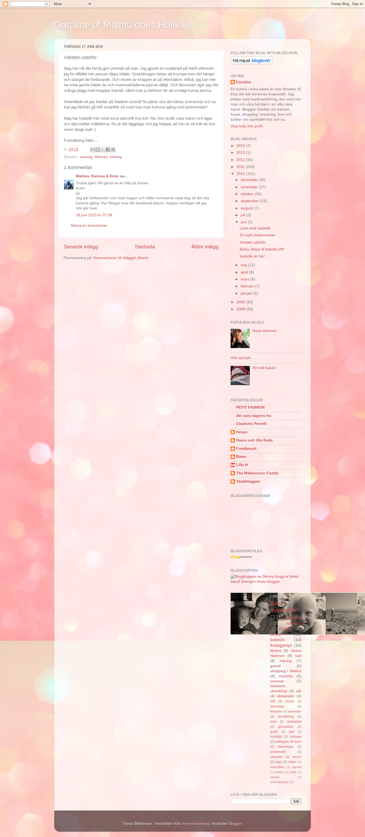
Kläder (292, 762)
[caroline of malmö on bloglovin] (252, 63)
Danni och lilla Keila (254, 440)
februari (248, 286)
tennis (297, 757)
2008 (241, 309)
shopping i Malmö (286, 671)
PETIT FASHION (250, 407)
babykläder (277, 767)
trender (274, 777)
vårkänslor (285, 696)
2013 (241, 153)
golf (291, 732)
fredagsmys (281, 645)
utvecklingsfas (279, 782)
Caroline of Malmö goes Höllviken (125, 24)
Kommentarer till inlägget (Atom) (121, 258)
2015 (241, 146)
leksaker (276, 711)
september (250, 201)
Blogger (235, 824)
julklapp (295, 736)
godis (274, 732)
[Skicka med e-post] (92, 149)
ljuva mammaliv (283, 606)
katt (298, 656)
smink (293, 772)
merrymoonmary (195, 824)
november (250, 187)
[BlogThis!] (97, 149)
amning (86, 157)
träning (116, 157)
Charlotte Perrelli (251, 424)
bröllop (285, 628)
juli (243, 215)
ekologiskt (294, 721)
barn (273, 721)
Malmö (276, 651)
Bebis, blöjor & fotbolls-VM (262, 249)
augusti (247, 208)
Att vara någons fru (253, 416)
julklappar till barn (288, 742)
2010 (241, 174)
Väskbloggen (248, 481)
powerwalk (278, 752)
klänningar (285, 747)
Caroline (243, 82)
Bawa (241, 457)
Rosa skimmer (265, 331)
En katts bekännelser (257, 235)
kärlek (279, 772)
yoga (278, 762)
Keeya (241, 432)
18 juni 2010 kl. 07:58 (94, 215)
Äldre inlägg (205, 246)
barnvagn (277, 706)
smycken (276, 757)
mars (245, 279)
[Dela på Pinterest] (113, 149)
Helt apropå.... (243, 358)
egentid (296, 767)
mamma (286, 676)
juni (244, 222)
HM (272, 701)
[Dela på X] (103, 149)
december (250, 180)
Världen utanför (253, 242)
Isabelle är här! (252, 256)
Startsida (145, 246)
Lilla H (242, 465)
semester (294, 711)
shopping (292, 617)
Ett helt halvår (264, 368)
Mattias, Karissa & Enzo (97, 176)
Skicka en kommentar (89, 226)
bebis (275, 634)
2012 (241, 160)
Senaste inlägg (81, 246)
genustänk (285, 727)
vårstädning (285, 716)
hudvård (276, 736)
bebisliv (277, 639)
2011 (241, 167)
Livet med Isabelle (255, 228)
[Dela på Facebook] (108, 149)
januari (247, 293)
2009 (241, 302)
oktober (248, 194)
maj (244, 265)
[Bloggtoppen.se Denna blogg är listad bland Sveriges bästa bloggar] (266, 582)
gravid (275, 666)
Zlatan (289, 701)
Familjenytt (246, 449)
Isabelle (293, 623)
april (245, 272)
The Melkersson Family (257, 473)
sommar (277, 681)
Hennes (101, 157)
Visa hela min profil (247, 126)
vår (298, 691)
